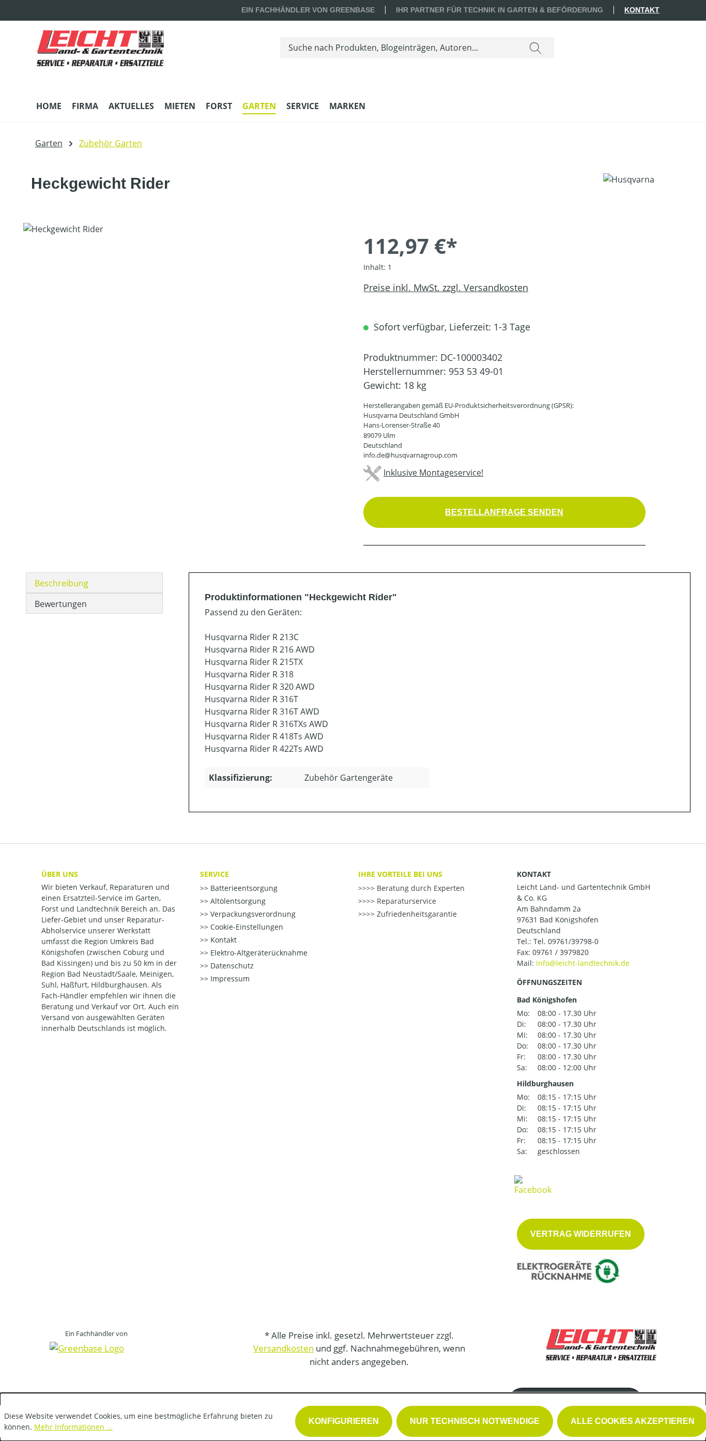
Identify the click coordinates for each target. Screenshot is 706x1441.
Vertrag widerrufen (580, 1234)
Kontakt (641, 10)
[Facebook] (532, 1184)
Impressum (229, 978)
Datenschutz (231, 965)
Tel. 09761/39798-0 (565, 941)
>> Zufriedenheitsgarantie (411, 914)
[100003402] (182, 334)
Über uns (59, 874)
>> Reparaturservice (401, 901)
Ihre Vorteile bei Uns (400, 874)
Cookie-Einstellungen (245, 927)
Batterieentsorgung (243, 888)
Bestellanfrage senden (504, 512)
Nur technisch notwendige (475, 1421)
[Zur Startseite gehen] (100, 45)
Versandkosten (283, 1348)
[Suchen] (535, 47)
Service (214, 874)
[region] (183, 334)
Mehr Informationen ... (73, 1427)
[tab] (94, 582)
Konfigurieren (344, 1421)
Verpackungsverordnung (252, 914)
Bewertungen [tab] (61, 604)
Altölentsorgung (237, 901)
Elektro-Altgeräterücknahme (258, 953)
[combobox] (398, 47)
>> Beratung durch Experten (415, 888)
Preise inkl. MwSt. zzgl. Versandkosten (445, 287)
